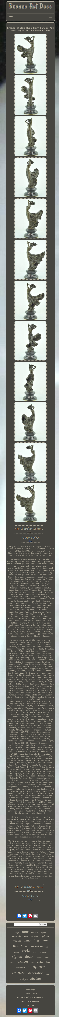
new (25, 931)
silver (32, 963)
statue (35, 978)
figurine (40, 940)
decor (29, 956)
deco (17, 945)
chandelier (43, 952)
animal (16, 952)
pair (26, 946)
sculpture (36, 966)
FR (33, 1005)
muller (40, 962)
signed (17, 956)
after (47, 974)
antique (24, 979)
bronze (19, 972)
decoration (35, 973)
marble (16, 936)
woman (35, 936)
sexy (12, 961)
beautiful (39, 958)
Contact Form (30, 993)
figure (43, 932)
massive (37, 946)
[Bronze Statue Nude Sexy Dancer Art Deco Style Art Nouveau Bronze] (30, 54)
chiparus (35, 932)
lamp (27, 940)
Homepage (30, 989)
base (26, 937)
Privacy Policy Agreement (30, 997)
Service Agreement (30, 1001)
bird (48, 962)
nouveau (20, 967)
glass (45, 936)
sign (17, 933)
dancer (22, 961)
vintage (17, 941)
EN (28, 1005)
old (46, 947)
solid (47, 958)
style (26, 951)
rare (34, 952)
